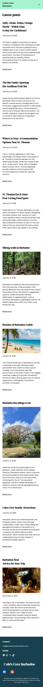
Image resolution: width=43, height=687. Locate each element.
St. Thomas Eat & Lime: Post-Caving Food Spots (15, 196)
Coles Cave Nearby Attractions (19, 507)
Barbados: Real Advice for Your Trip (14, 561)
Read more (7, 69)
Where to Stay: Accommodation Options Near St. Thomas (20, 140)
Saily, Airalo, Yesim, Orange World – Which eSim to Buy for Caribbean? (18, 26)
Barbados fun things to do (17, 403)
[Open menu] (39, 4)
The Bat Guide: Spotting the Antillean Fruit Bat (16, 84)
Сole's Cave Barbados (19, 664)
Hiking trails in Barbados (16, 247)
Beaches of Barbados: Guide (18, 324)
